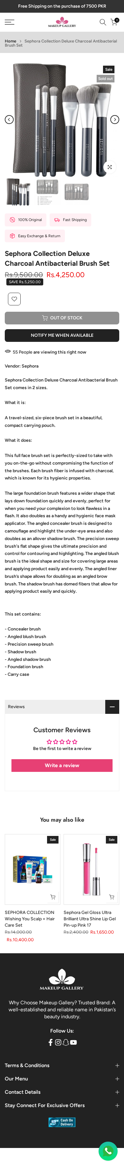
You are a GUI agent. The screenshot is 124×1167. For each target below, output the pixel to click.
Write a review (62, 765)
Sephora (30, 366)
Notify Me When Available (62, 335)
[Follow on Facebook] (50, 1042)
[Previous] (9, 119)
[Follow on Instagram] (58, 1042)
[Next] (114, 119)
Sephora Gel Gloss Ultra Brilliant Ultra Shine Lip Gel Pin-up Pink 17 (90, 919)
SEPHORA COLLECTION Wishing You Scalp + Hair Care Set (30, 919)
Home (10, 41)
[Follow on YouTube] (73, 1042)
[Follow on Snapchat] (65, 1042)
